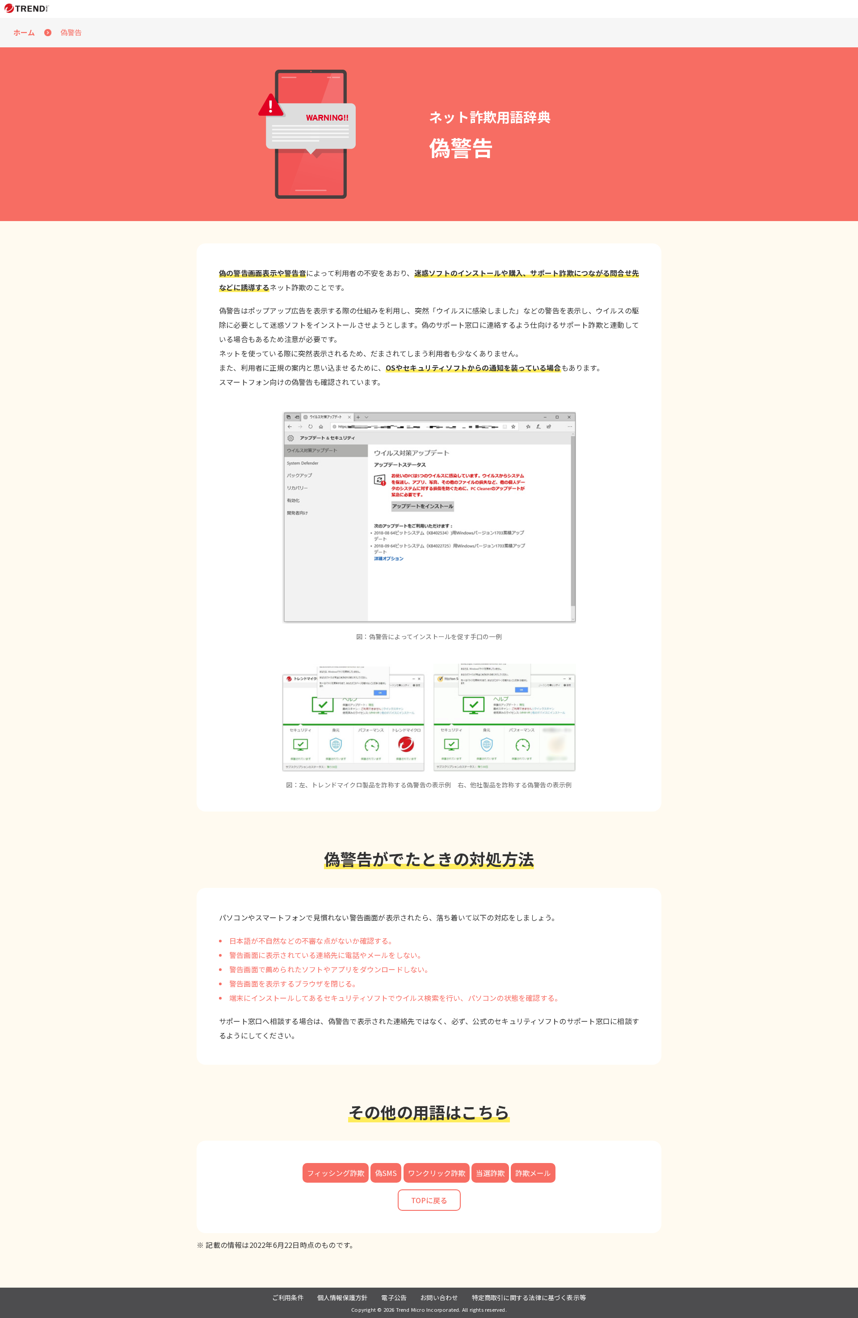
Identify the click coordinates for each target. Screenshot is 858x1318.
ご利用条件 (288, 1297)
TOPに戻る (429, 1200)
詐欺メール (533, 1172)
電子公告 (394, 1297)
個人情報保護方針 (342, 1297)
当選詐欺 (490, 1172)
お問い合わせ (439, 1297)
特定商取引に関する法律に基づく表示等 (529, 1297)
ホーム (24, 32)
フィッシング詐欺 (335, 1172)
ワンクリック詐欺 (436, 1172)
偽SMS (386, 1172)
